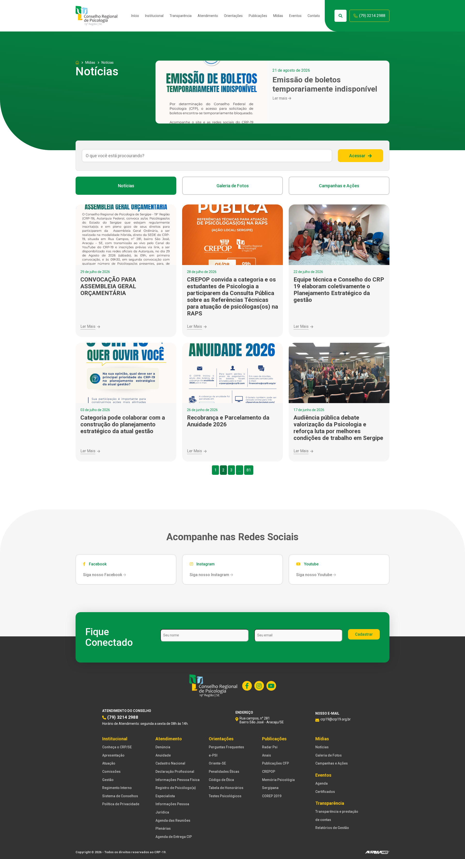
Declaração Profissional (174, 771)
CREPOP (268, 771)
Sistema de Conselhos (120, 796)
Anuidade (163, 755)
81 (249, 470)
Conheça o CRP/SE (117, 747)
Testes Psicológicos (225, 796)
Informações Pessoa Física (177, 780)
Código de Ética (221, 780)
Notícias (126, 185)
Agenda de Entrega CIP (173, 837)
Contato (314, 16)
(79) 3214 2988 (372, 15)
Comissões (111, 771)
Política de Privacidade (120, 804)
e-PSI (213, 755)
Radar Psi (270, 747)
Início (135, 16)
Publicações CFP (275, 763)
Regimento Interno (117, 788)
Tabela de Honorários (226, 788)
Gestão (108, 780)
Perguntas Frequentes (226, 747)
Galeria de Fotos (233, 185)
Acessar (357, 155)
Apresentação (113, 755)
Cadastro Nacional (170, 763)
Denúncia (162, 747)
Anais (266, 755)
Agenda (321, 783)
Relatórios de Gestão (332, 828)
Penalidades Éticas (224, 771)
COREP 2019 (271, 796)
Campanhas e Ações (339, 185)
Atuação (108, 763)
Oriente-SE (217, 763)
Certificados (325, 792)
